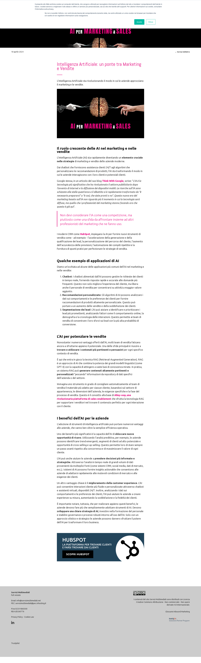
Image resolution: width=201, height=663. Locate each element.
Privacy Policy (17, 617)
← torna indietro (182, 52)
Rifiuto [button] (150, 22)
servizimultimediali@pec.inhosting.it (30, 603)
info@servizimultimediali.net (29, 600)
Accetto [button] (139, 22)
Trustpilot (15, 643)
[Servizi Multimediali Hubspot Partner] (178, 623)
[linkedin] (12, 623)
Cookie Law (29, 617)
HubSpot (85, 234)
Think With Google (113, 180)
